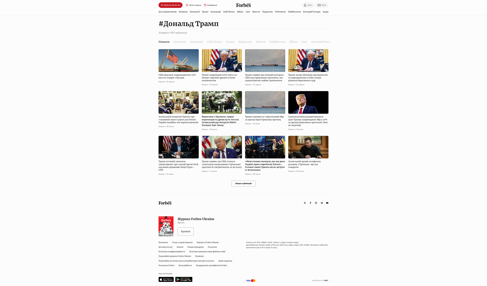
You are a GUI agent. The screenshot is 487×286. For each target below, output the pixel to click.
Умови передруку (195, 247)
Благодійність (185, 265)
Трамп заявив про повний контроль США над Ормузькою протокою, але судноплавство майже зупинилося (264, 78)
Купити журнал (195, 5)
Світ (248, 11)
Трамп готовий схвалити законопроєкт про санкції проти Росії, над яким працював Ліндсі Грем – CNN (179, 165)
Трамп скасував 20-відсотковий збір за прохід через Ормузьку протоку (264, 118)
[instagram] (316, 203)
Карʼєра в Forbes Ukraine (208, 242)
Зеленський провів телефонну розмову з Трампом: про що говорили (304, 164)
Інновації (216, 11)
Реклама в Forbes (167, 265)
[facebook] (310, 203)
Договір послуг (166, 247)
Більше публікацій (244, 183)
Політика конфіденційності (172, 251)
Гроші (205, 11)
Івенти (180, 247)
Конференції (212, 5)
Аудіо (325, 11)
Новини (183, 11)
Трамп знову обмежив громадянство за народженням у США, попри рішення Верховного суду (308, 78)
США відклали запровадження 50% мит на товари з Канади (177, 76)
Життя (256, 11)
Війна (240, 11)
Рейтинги (280, 11)
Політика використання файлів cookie (207, 251)
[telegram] (321, 203)
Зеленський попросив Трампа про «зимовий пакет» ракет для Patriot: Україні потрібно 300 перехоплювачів (178, 119)
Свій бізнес (229, 11)
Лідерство (267, 11)
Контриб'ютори (311, 11)
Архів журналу (225, 261)
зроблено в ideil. (320, 280)
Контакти (163, 242)
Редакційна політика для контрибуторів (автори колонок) (186, 261)
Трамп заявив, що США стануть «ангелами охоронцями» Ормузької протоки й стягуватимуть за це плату (222, 164)
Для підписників (168, 11)
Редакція (199, 256)
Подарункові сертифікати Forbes (211, 265)
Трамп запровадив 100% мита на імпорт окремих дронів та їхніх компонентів (219, 78)
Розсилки (212, 247)
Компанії (195, 11)
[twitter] (305, 203)
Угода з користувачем (182, 242)
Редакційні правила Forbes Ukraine (175, 256)
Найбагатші (294, 11)
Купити (185, 231)
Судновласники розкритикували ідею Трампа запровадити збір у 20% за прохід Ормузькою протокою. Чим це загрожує (308, 120)
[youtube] (327, 203)
